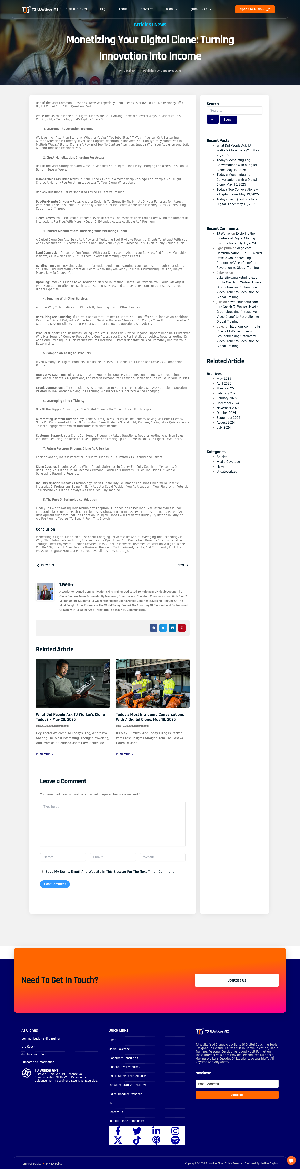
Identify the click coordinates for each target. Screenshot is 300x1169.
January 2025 (227, 398)
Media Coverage (228, 462)
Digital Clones (76, 9)
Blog (169, 9)
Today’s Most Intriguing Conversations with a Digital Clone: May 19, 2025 (150, 717)
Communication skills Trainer (40, 1039)
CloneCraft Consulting (123, 1058)
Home (112, 1040)
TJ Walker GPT (46, 1070)
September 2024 (228, 418)
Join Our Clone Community (126, 1121)
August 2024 (226, 423)
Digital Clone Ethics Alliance (127, 1076)
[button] (153, 628)
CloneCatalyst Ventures (124, 1067)
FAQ (102, 9)
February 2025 (227, 393)
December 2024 (228, 403)
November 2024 (228, 408)
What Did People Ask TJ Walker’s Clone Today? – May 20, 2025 (70, 717)
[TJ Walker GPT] (26, 1073)
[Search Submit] (212, 119)
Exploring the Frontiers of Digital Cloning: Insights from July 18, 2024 (236, 238)
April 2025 (224, 383)
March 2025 (225, 388)
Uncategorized (227, 471)
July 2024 (224, 427)
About (123, 9)
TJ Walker (224, 233)
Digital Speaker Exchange (125, 1094)
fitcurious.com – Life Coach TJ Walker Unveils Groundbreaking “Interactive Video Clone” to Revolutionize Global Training (238, 336)
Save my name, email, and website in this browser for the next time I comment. (110, 871)
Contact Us (116, 1112)
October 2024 (226, 413)
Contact (147, 9)
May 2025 (224, 378)
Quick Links (198, 9)
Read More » (45, 754)
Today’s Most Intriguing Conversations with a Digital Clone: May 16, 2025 (237, 179)
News (160, 24)
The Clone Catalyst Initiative (128, 1085)
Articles (142, 24)
